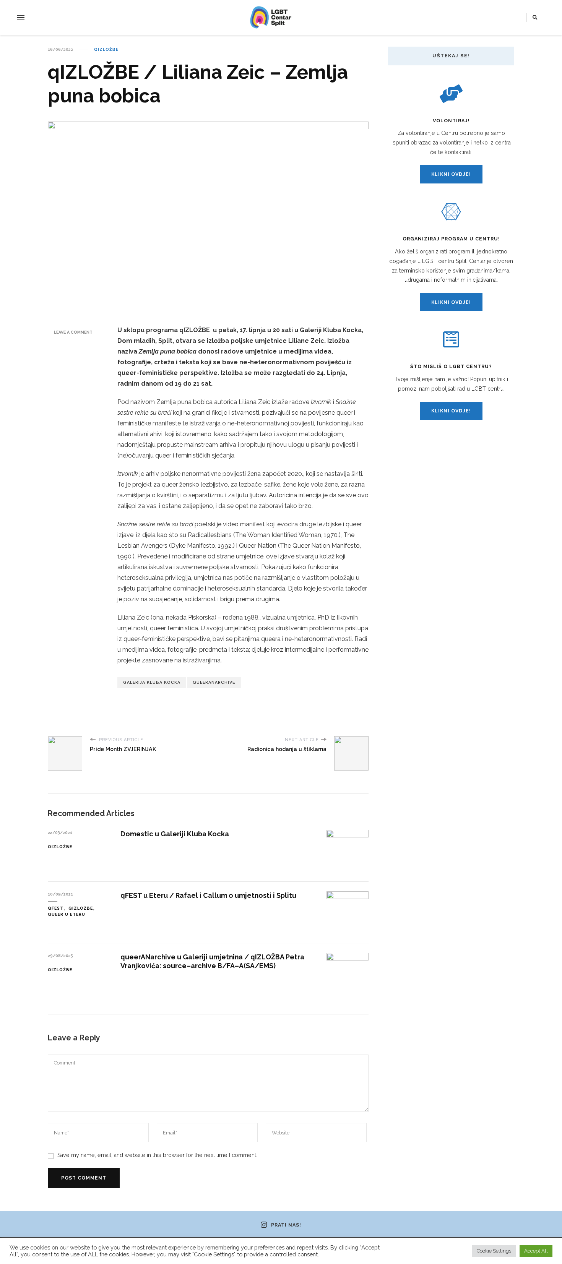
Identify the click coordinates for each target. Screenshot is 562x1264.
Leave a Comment (73, 332)
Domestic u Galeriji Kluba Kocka (174, 834)
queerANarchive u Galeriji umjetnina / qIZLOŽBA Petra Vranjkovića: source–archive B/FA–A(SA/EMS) (212, 961)
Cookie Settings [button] (494, 1251)
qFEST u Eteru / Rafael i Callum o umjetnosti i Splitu (208, 895)
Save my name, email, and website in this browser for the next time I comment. (157, 1155)
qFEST (55, 908)
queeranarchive (214, 682)
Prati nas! (286, 1225)
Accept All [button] (536, 1251)
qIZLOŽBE (106, 49)
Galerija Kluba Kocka (151, 682)
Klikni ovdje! (451, 174)
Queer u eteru (66, 914)
